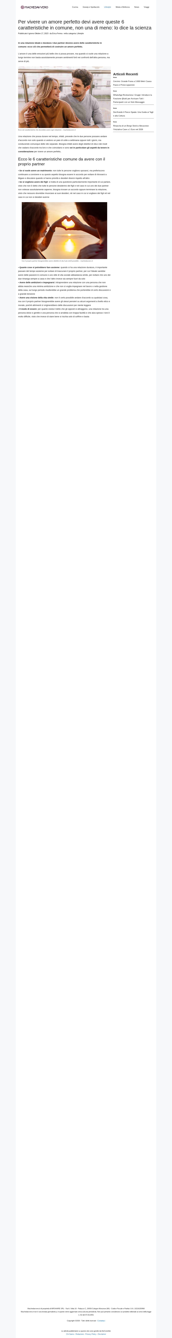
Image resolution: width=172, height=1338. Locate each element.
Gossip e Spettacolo (91, 7)
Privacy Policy (90, 1334)
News (136, 7)
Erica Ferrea (57, 33)
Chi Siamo (70, 1334)
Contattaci (101, 1321)
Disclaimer (102, 1334)
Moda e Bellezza (123, 7)
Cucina (75, 7)
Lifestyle (107, 7)
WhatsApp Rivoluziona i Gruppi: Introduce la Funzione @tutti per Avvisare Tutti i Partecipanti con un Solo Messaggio (132, 98)
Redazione (80, 1334)
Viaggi (146, 7)
